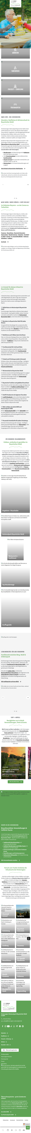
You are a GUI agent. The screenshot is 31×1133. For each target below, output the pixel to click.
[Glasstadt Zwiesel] (8, 911)
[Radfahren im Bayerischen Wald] (15, 69)
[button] (28, 184)
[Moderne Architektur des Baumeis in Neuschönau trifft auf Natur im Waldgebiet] (15, 608)
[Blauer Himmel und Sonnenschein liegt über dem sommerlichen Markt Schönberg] (8, 926)
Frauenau (3, 233)
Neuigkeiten (6, 738)
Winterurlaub (22, 376)
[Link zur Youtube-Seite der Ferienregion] (8, 1026)
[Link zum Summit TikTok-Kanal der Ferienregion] (11, 1026)
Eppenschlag (4, 234)
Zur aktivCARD (5, 1111)
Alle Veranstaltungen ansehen (9, 860)
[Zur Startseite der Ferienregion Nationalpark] (15, 3)
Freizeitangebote (6, 468)
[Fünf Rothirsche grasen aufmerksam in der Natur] (15, 525)
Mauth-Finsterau (13, 234)
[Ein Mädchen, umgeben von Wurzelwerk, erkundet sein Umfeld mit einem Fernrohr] (15, 494)
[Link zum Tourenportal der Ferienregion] (17, 1026)
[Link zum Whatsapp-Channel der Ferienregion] (14, 1026)
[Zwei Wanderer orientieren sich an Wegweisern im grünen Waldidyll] (15, 575)
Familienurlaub (22, 351)
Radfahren (10, 340)
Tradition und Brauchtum (17, 387)
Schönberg (4, 238)
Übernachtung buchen (11, 1050)
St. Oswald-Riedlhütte (17, 236)
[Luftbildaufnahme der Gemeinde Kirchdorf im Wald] (8, 986)
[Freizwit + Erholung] (15, 87)
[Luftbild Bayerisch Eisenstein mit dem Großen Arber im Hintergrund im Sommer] (23, 926)
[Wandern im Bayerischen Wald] (15, 51)
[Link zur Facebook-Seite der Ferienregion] (2, 1026)
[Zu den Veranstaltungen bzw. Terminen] (8, 1130)
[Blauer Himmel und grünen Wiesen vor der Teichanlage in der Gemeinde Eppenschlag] (23, 986)
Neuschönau (10, 233)
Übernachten (22, 424)
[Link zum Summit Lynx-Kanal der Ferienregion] (23, 1026)
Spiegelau (20, 234)
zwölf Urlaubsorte (7, 397)
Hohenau (25, 236)
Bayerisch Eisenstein (19, 233)
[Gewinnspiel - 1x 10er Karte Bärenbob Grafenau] (13, 763)
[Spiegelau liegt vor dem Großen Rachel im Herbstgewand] (23, 911)
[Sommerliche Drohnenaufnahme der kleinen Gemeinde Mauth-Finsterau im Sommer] (8, 972)
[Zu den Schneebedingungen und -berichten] (12, 1130)
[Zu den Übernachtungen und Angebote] (24, 1130)
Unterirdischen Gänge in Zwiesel (9, 674)
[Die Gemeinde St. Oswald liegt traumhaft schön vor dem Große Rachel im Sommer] (23, 956)
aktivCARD (23, 410)
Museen (26, 467)
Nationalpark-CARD (10, 410)
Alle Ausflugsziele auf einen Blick (10, 681)
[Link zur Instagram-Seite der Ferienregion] (5, 1026)
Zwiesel (8, 236)
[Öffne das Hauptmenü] (28, 1128)
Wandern (16, 328)
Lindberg (9, 238)
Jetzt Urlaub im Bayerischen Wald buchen (12, 168)
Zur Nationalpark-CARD (7, 1114)
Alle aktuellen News (14, 781)
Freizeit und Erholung (6, 366)
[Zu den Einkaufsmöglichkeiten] (20, 1130)
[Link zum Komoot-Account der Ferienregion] (20, 1026)
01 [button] (14, 198)
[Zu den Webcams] (16, 1130)
